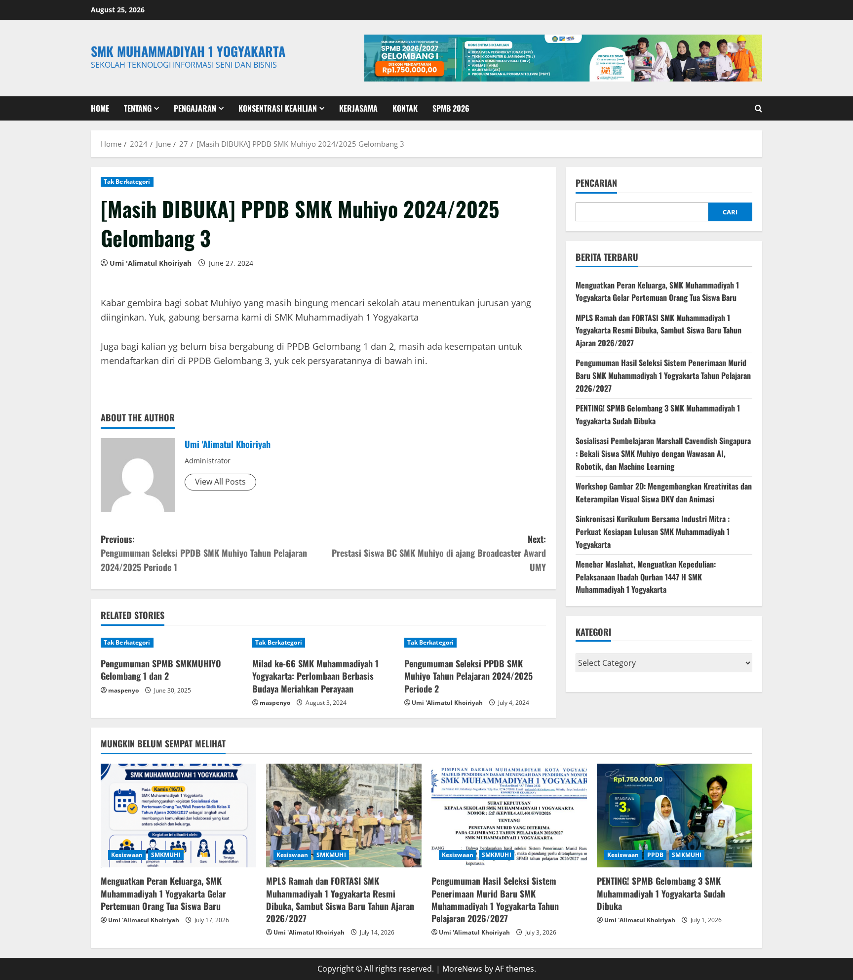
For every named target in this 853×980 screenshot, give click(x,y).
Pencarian (596, 183)
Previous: (204, 553)
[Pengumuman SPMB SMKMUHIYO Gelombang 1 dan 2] (171, 642)
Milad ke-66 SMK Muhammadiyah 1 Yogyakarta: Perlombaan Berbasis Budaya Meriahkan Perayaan (315, 675)
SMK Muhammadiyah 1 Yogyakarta (188, 51)
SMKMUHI (166, 855)
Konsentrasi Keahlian (277, 108)
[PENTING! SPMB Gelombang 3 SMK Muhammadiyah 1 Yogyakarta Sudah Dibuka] (674, 815)
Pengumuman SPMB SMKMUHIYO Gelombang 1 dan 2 (161, 669)
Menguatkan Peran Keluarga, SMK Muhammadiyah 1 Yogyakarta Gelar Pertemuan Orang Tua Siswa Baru (657, 291)
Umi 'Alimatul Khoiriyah (151, 263)
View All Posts (220, 481)
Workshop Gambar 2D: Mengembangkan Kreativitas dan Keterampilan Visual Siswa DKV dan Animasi (664, 492)
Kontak (405, 108)
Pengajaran (195, 108)
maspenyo (123, 690)
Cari (730, 211)
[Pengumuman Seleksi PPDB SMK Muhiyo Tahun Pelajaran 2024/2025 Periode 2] (475, 642)
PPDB (655, 855)
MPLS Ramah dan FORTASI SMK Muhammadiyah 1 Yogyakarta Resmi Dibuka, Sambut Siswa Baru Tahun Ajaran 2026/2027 (658, 330)
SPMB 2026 (450, 108)
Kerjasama (358, 108)
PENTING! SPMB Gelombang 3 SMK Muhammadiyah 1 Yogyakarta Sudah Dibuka (661, 893)
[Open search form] (758, 108)
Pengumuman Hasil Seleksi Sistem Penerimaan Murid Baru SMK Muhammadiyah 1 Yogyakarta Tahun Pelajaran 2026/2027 (663, 375)
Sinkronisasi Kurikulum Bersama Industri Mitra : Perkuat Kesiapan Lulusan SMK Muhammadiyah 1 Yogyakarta (653, 531)
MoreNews (462, 968)
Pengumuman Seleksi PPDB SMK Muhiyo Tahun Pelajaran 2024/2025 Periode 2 (468, 675)
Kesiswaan (127, 855)
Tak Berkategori (127, 181)
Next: (439, 553)
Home (100, 108)
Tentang (138, 108)
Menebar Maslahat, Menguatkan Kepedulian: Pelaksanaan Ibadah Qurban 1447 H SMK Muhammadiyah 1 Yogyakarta (646, 576)
